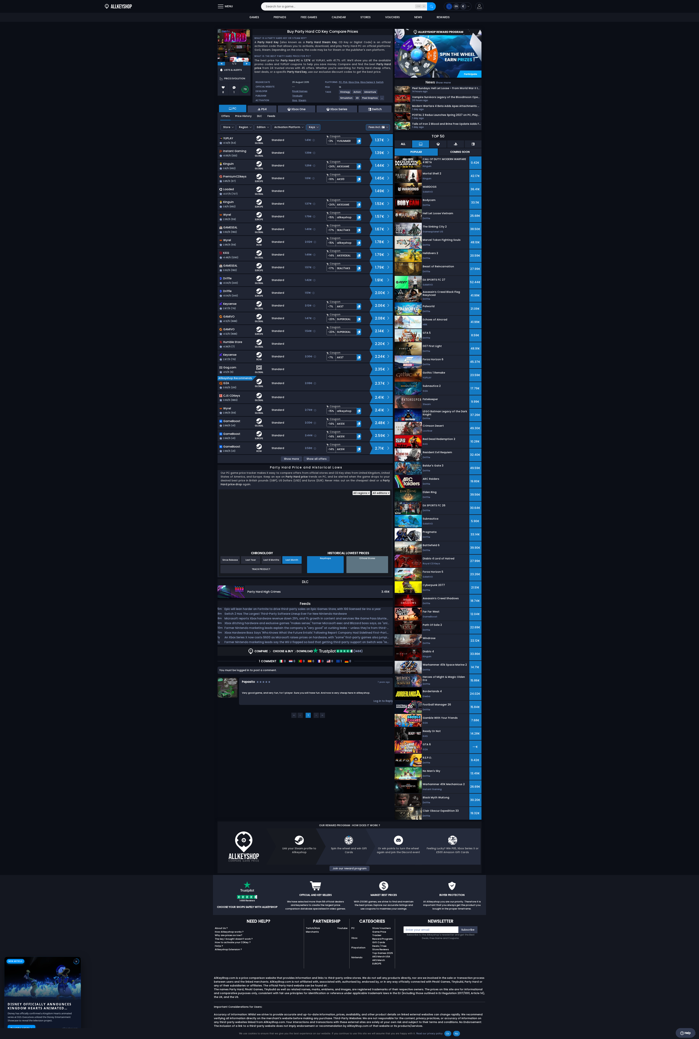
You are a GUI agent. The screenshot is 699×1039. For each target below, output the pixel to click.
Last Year (251, 559)
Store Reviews (380, 949)
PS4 (345, 82)
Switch (380, 82)
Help (687, 1033)
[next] (246, 63)
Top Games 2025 (382, 953)
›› (322, 715)
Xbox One (353, 82)
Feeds (271, 116)
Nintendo (356, 957)
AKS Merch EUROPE (378, 962)
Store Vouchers (381, 928)
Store (226, 127)
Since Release (230, 559)
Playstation (358, 947)
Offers (225, 116)
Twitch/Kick (313, 928)
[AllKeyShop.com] (118, 6)
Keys (312, 127)
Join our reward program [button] (349, 868)
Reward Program (382, 939)
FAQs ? (219, 946)
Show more (291, 459)
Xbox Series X (367, 82)
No (456, 1033)
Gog (294, 100)
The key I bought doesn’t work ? (234, 939)
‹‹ (294, 715)
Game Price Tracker (379, 933)
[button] (479, 6)
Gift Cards (378, 942)
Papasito (248, 682)
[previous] (221, 63)
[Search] (431, 6)
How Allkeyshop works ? (229, 932)
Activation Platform (287, 127)
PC (353, 928)
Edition (261, 127)
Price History (243, 116)
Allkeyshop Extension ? (228, 949)
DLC (259, 116)
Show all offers (317, 459)
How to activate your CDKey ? (233, 942)
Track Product (261, 569)
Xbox (354, 938)
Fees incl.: (375, 127)
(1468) (358, 651)
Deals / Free (379, 946)
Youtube (342, 928)
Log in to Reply (383, 701)
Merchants (312, 932)
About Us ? (221, 928)
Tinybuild (297, 95)
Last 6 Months (271, 559)
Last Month (292, 559)
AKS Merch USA (381, 956)
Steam (302, 100)
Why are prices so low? (228, 935)
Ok (447, 1033)
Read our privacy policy (429, 1033)
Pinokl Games (299, 91)
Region (243, 127)
